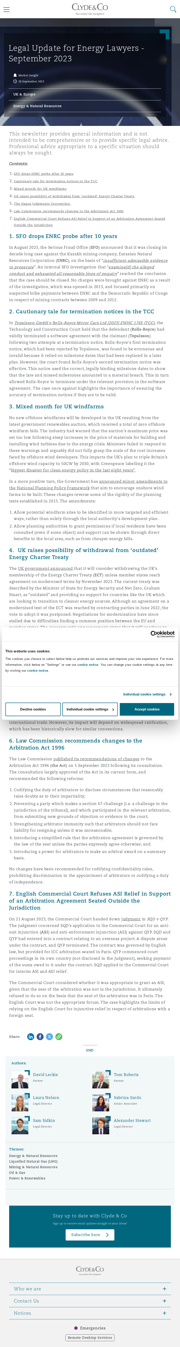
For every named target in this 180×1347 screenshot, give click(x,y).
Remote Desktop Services (90, 1338)
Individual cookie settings (144, 694)
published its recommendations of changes (96, 759)
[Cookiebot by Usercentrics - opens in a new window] (154, 634)
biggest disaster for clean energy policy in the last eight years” (73, 470)
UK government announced (45, 568)
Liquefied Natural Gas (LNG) (33, 1161)
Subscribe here (85, 1234)
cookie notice (87, 664)
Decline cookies (33, 709)
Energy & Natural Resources (33, 1156)
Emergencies (92, 1328)
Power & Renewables (27, 1178)
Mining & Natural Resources (33, 1167)
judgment (131, 919)
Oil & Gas (17, 1173)
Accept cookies (147, 709)
